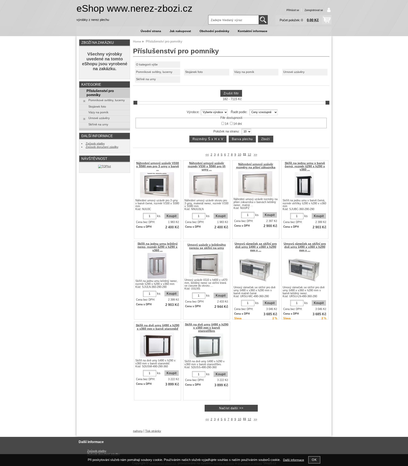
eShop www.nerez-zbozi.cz (134, 8)
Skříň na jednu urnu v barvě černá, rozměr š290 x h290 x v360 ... (305, 166)
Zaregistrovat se (314, 10)
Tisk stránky (153, 431)
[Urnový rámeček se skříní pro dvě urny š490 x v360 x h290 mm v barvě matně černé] (255, 269)
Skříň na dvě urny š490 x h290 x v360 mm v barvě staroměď (157, 327)
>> (255, 154)
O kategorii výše (147, 64)
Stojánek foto (194, 72)
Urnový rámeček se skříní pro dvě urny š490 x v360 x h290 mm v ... (256, 247)
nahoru (138, 431)
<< (207, 154)
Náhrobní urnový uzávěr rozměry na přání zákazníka (255, 166)
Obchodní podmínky (214, 31)
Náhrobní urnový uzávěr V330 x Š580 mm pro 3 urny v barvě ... (157, 166)
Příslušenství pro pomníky (100, 93)
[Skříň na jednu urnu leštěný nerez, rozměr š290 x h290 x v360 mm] (156, 265)
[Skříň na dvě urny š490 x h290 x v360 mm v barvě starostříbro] (206, 346)
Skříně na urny (146, 79)
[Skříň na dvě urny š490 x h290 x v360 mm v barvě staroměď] (157, 345)
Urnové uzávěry (294, 72)
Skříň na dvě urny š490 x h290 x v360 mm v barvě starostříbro (206, 327)
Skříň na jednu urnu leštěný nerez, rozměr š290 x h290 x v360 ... (157, 247)
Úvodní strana (151, 31)
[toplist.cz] (104, 166)
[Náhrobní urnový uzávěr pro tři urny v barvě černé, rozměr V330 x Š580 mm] (157, 185)
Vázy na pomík (244, 72)
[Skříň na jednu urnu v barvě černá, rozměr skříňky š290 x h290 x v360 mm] (304, 185)
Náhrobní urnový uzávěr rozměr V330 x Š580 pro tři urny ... (206, 166)
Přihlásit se (292, 10)
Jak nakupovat (180, 31)
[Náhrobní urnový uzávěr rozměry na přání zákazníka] (255, 184)
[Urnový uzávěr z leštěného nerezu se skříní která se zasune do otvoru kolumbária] (206, 264)
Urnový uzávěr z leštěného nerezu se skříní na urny (206, 246)
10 (239, 154)
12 (249, 154)
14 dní (237, 123)
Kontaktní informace (252, 31)
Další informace (293, 460)
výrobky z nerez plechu (92, 19)
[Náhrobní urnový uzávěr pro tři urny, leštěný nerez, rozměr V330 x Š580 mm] (206, 185)
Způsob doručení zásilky (102, 147)
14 (226, 123)
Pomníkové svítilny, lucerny (154, 72)
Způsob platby (95, 143)
